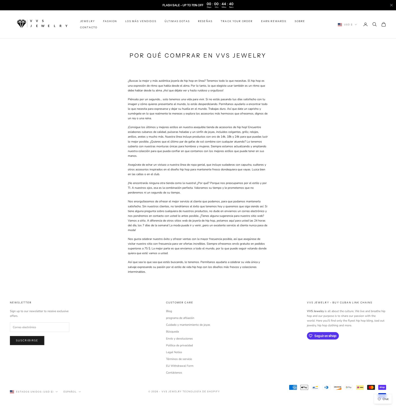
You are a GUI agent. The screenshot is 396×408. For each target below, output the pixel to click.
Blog (169, 311)
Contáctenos (174, 373)
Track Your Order (237, 21)
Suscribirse (27, 340)
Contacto (88, 27)
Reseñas (205, 21)
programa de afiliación (180, 318)
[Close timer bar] (391, 5)
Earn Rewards (273, 21)
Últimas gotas (177, 21)
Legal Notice (174, 352)
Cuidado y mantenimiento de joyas (188, 325)
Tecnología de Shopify (201, 391)
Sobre (300, 21)
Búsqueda (172, 332)
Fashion (110, 21)
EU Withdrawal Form (179, 366)
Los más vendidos (140, 21)
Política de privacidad (179, 345)
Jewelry (87, 21)
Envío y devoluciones (179, 339)
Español (70, 391)
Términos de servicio (179, 359)
